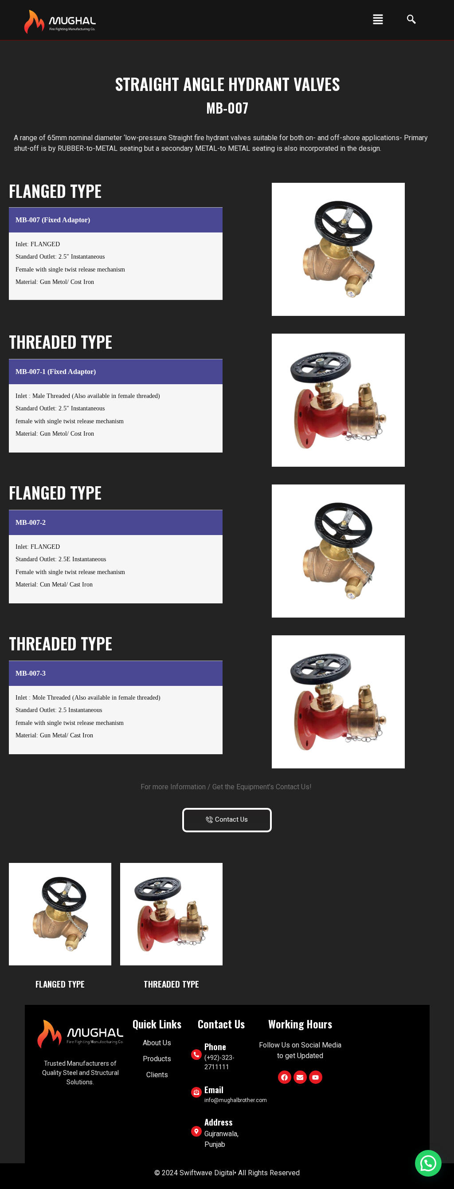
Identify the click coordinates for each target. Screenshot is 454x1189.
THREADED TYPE (171, 983)
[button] (378, 20)
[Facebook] (284, 1077)
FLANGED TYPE (60, 983)
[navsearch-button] (407, 20)
